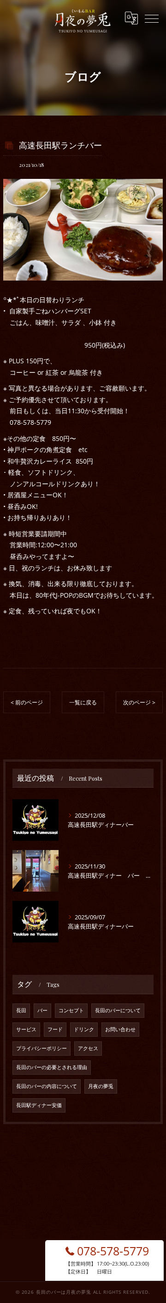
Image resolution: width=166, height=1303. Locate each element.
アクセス (88, 1048)
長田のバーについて (118, 1010)
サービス (26, 1029)
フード (55, 1029)
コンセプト (71, 1010)
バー (42, 1010)
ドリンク (84, 1029)
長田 (21, 1010)
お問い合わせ (120, 1029)
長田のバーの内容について (46, 1086)
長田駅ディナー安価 (39, 1105)
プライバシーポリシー (41, 1048)
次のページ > (139, 702)
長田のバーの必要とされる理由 (51, 1067)
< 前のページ (27, 702)
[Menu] (152, 18)
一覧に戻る (83, 702)
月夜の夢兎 (100, 1086)
